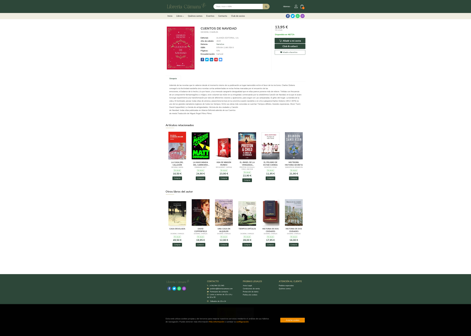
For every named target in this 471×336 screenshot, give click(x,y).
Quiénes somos (285, 288)
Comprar (177, 178)
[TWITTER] (293, 16)
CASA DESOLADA (177, 229)
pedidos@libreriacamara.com (221, 288)
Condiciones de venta (251, 288)
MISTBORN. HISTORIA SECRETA (294, 163)
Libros (179, 16)
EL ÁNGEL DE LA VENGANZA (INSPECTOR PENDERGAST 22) (247, 163)
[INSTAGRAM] (303, 16)
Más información (216, 321)
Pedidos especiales (286, 285)
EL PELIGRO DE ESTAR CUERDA (270, 163)
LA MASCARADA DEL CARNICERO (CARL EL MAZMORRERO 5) (200, 163)
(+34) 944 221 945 (217, 285)
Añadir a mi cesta (291, 40)
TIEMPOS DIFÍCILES (247, 229)
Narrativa (220, 44)
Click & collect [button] (290, 46)
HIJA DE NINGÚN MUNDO (224, 163)
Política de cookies (250, 295)
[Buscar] (266, 6)
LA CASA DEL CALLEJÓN (177, 163)
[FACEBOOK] (288, 16)
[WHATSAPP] (298, 16)
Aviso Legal (247, 285)
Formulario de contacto (219, 292)
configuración (242, 321)
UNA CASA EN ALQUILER (224, 230)
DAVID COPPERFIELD (200, 230)
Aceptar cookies (292, 320)
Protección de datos (250, 292)
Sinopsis (173, 78)
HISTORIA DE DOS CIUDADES (270, 230)
